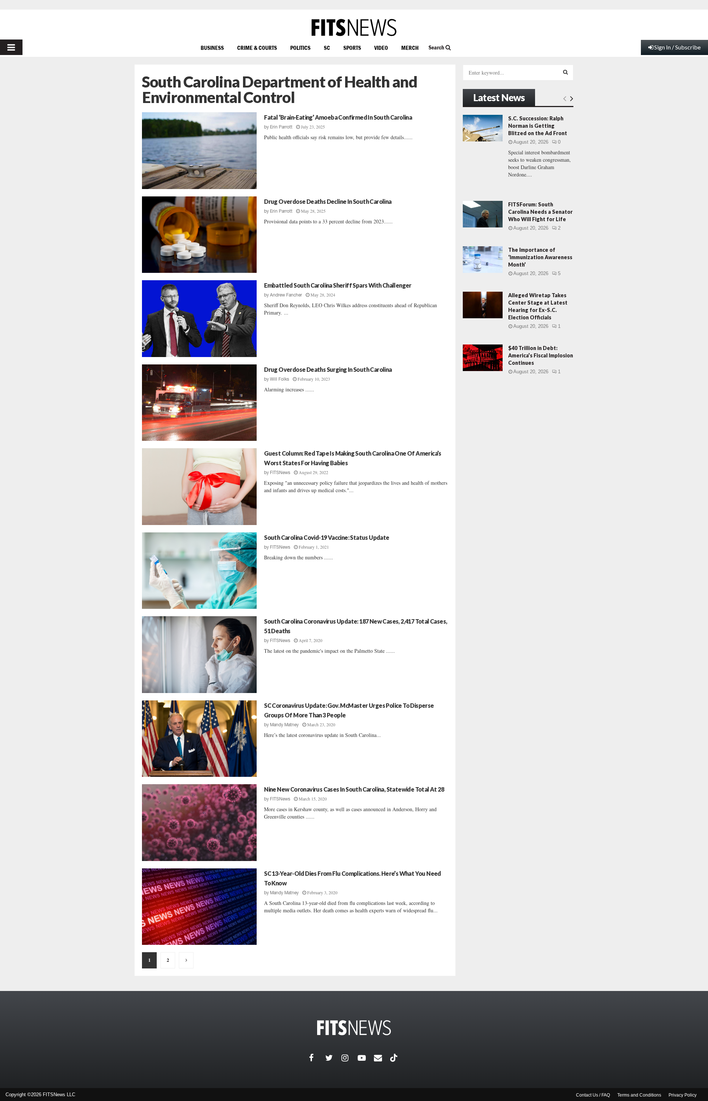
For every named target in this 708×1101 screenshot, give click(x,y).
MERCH (410, 47)
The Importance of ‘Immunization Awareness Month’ (540, 257)
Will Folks (279, 379)
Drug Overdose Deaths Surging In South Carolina (328, 369)
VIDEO (381, 47)
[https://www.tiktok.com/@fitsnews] (394, 1058)
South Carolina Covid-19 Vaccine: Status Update (326, 537)
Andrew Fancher (286, 295)
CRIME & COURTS (257, 47)
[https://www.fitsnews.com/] (354, 27)
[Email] (382, 1058)
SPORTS (352, 47)
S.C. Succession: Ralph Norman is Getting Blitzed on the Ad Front (537, 125)
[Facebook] (317, 1058)
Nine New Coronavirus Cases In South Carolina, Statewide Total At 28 (354, 789)
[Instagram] (349, 1058)
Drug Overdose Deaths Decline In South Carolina (327, 201)
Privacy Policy (683, 1095)
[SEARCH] (565, 72)
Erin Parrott (281, 127)
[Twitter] (333, 1058)
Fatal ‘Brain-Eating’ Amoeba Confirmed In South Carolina (338, 117)
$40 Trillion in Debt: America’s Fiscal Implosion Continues (540, 355)
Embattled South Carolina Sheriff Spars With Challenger (338, 285)
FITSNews (280, 472)
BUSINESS (212, 47)
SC (327, 47)
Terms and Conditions (639, 1095)
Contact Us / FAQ (593, 1095)
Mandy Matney (284, 724)
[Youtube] (366, 1058)
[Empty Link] (565, 98)
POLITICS (300, 47)
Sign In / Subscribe (677, 47)
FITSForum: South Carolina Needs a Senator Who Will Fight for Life (540, 211)
